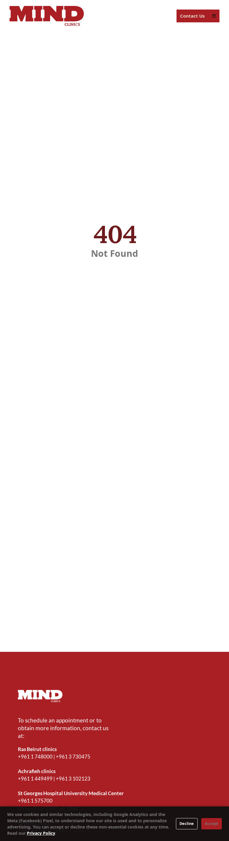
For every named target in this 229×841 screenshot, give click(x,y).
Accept (211, 823)
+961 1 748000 (35, 756)
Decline (187, 823)
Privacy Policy (41, 833)
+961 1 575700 (35, 801)
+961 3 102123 (73, 778)
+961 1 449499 (35, 778)
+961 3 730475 (73, 756)
